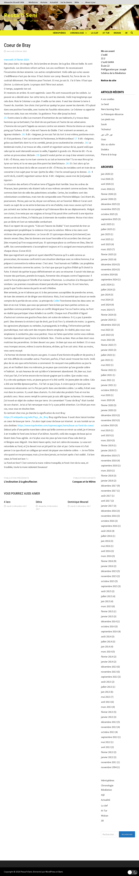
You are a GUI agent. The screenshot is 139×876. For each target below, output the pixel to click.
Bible (77, 2)
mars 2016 (106, 556)
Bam (60, 871)
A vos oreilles (107, 99)
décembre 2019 (109, 415)
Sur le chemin (66, 2)
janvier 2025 (107, 259)
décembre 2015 (109, 571)
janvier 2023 (107, 349)
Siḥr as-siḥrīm (108, 144)
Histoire (43, 2)
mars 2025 (106, 249)
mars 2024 (106, 309)
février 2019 (107, 445)
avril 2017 (106, 500)
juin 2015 (105, 601)
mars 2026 (106, 189)
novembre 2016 (109, 515)
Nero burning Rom (110, 109)
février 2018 (107, 475)
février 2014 (107, 656)
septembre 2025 (109, 219)
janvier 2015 (107, 616)
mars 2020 (106, 400)
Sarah (104, 124)
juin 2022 (105, 359)
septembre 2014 (109, 631)
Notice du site (108, 80)
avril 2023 (106, 334)
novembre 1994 (109, 767)
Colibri (56, 300)
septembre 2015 (109, 586)
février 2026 (107, 194)
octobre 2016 (107, 520)
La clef (94, 32)
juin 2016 (105, 541)
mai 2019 (105, 430)
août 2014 (106, 636)
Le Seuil (105, 104)
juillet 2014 (106, 641)
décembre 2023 (109, 324)
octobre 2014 (107, 626)
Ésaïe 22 (105, 65)
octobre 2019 (107, 425)
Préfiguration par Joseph (113, 69)
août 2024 (106, 284)
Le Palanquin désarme (112, 114)
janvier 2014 (107, 661)
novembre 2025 (109, 209)
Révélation (33, 2)
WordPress (50, 871)
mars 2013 (106, 706)
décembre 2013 (109, 666)
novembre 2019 (109, 420)
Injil (103, 794)
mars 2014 (106, 651)
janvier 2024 (107, 319)
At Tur (106, 32)
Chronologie (77, 32)
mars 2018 (106, 470)
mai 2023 (105, 329)
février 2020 (107, 405)
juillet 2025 (106, 229)
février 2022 (107, 370)
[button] (132, 872)
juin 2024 (105, 294)
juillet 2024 (106, 289)
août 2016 (106, 530)
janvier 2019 (107, 450)
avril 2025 (106, 244)
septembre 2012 (109, 737)
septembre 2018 (109, 465)
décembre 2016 (109, 510)
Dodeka (105, 149)
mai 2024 (105, 299)
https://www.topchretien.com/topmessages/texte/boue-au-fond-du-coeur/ (56, 425)
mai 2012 (105, 742)
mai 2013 (105, 696)
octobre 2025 (107, 214)
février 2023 (107, 344)
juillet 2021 (106, 375)
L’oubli (104, 54)
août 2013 (106, 681)
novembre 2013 (109, 671)
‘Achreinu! (106, 129)
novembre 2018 (109, 460)
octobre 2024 (107, 274)
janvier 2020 (107, 410)
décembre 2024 (109, 264)
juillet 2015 (106, 596)
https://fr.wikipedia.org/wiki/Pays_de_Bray (26, 417)
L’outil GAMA (107, 62)
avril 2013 (106, 701)
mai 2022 (105, 365)
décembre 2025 (109, 204)
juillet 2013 (106, 686)
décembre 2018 (109, 455)
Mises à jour (90, 2)
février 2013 (107, 711)
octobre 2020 (107, 390)
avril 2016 (106, 551)
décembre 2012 (109, 722)
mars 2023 (106, 339)
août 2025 (106, 224)
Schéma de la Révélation (113, 73)
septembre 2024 (109, 279)
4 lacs (7, 502)
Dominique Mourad (78, 502)
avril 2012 (106, 747)
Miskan (117, 32)
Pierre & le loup (108, 154)
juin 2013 (105, 691)
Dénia (39, 502)
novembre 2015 (109, 576)
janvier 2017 (107, 505)
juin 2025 (105, 234)
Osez (103, 139)
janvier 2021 (107, 385)
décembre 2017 (109, 485)
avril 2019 (106, 435)
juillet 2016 (106, 535)
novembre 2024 (109, 269)
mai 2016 (105, 546)
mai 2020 (105, 395)
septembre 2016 (109, 525)
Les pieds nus (108, 119)
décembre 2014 (109, 621)
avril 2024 (106, 304)
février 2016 (107, 561)
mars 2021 (106, 380)
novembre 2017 (109, 490)
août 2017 (106, 495)
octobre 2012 (107, 732)
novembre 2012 (109, 727)
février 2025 (107, 254)
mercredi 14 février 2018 (16, 59)
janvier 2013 (107, 716)
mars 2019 (106, 440)
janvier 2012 (107, 757)
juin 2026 (105, 173)
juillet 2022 (106, 354)
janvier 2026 (107, 199)
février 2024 (107, 314)
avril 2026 (106, 184)
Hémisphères (59, 32)
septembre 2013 (109, 676)
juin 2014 (105, 646)
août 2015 (106, 591)
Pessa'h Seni (20, 15)
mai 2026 (105, 178)
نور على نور (107, 134)
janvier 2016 (107, 566)
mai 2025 (105, 239)
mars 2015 (106, 606)
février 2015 (107, 611)
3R (126, 32)
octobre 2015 (107, 581)
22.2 (103, 58)
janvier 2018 (107, 480)
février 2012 (107, 752)
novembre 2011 (109, 762)
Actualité (54, 2)
